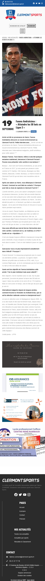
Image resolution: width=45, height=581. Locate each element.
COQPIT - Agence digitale (28, 580)
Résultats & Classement (22, 542)
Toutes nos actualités (21, 534)
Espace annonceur (24, 573)
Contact (22, 515)
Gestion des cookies (25, 575)
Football (33, 131)
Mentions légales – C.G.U (24, 567)
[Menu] (22, 31)
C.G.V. (24, 570)
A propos (22, 511)
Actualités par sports (21, 538)
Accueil (4, 37)
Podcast (22, 519)
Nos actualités (13, 37)
